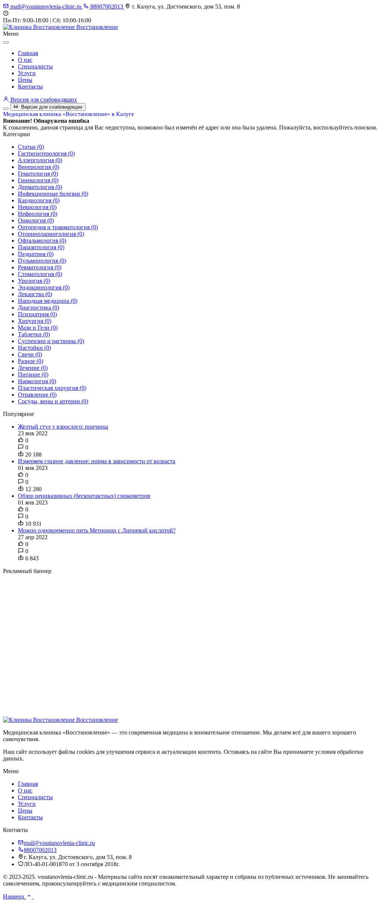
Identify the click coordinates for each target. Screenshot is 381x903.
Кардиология (39, 200)
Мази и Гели (38, 327)
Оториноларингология (51, 234)
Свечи (30, 354)
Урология (34, 281)
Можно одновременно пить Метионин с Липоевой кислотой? (97, 530)
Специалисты (35, 66)
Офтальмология (42, 240)
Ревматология (39, 267)
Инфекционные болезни (53, 193)
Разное (30, 361)
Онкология (36, 220)
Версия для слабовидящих (43, 99)
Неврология (37, 207)
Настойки (34, 348)
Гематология (38, 173)
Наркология (37, 381)
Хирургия (34, 321)
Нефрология (37, 214)
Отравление (37, 394)
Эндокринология (44, 287)
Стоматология (40, 274)
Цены (25, 80)
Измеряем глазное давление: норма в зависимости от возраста (96, 461)
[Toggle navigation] (6, 109)
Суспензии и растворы (51, 341)
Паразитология (41, 247)
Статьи (31, 147)
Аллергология (40, 160)
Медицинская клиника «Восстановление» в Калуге (68, 114)
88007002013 (107, 6)
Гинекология (38, 180)
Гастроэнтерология (46, 153)
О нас (25, 60)
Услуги (27, 73)
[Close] (6, 42)
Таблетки (34, 334)
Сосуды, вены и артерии (53, 401)
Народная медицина (47, 301)
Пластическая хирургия (52, 388)
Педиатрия (36, 254)
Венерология (38, 167)
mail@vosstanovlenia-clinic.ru (46, 6)
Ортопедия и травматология (58, 227)
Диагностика (38, 307)
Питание (33, 374)
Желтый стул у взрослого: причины (63, 426)
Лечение (33, 368)
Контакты (30, 86)
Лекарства (35, 294)
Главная (28, 53)
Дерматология (40, 187)
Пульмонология (42, 260)
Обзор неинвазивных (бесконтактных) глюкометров (84, 496)
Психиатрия (37, 314)
